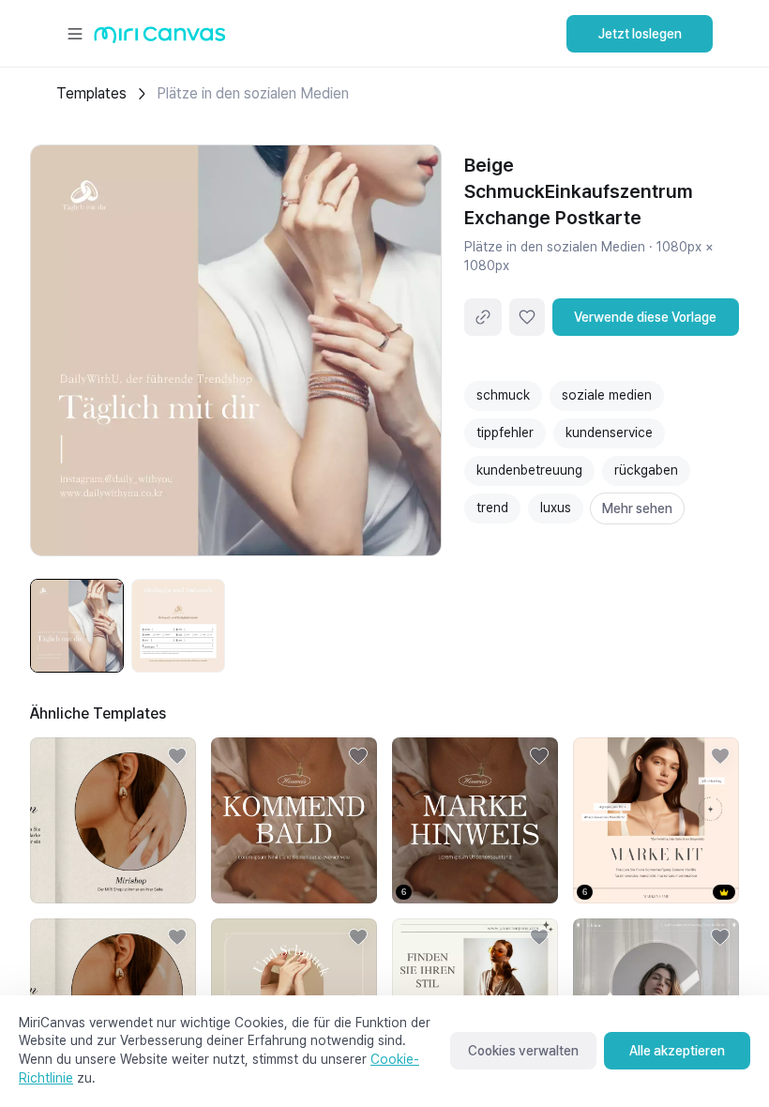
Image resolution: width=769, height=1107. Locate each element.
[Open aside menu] (75, 34)
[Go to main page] (160, 39)
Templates (91, 93)
